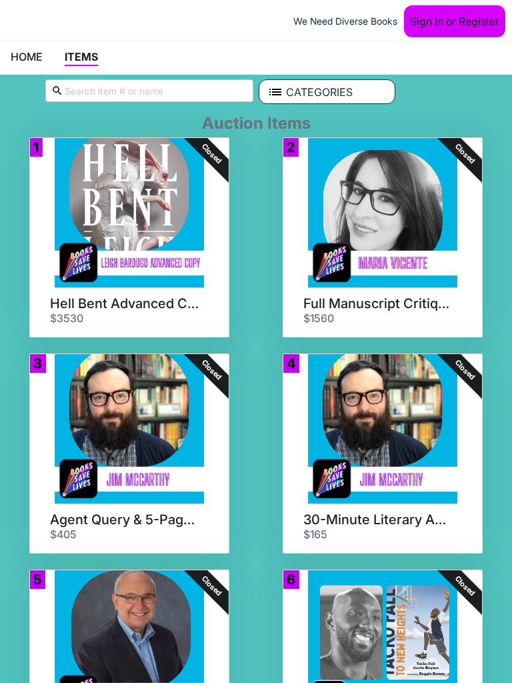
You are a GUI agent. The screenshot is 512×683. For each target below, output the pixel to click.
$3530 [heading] (66, 318)
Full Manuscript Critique (378, 303)
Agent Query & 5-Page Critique (124, 520)
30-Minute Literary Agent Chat (378, 520)
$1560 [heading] (318, 318)
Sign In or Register (454, 21)
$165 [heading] (315, 534)
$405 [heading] (63, 534)
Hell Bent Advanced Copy (124, 303)
